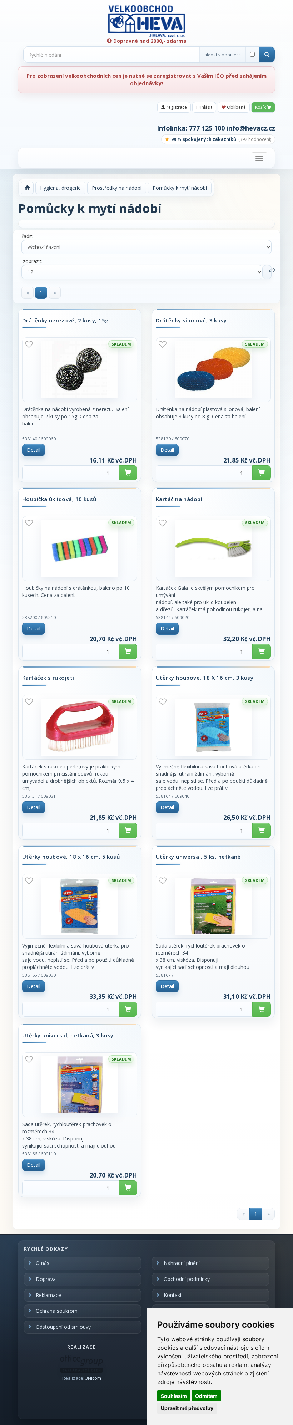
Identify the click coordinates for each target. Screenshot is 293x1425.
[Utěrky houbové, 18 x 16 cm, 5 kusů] (79, 906)
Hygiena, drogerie (60, 187)
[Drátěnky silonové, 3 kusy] (213, 369)
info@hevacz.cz (251, 128)
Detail (33, 449)
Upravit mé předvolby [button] (187, 1408)
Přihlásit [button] (204, 107)
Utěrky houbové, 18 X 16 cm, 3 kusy (204, 678)
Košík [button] (261, 107)
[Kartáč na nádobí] (213, 548)
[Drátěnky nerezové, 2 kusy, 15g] (79, 369)
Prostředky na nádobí (116, 187)
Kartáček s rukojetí (48, 678)
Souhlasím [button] (174, 1396)
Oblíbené (236, 107)
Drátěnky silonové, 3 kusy (191, 320)
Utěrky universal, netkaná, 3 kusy (68, 1035)
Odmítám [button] (206, 1396)
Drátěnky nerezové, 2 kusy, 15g (65, 320)
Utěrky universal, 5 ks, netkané (198, 857)
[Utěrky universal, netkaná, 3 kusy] (79, 1084)
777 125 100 (207, 128)
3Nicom (93, 1378)
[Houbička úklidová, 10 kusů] (79, 548)
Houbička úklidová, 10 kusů (59, 499)
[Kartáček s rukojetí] (79, 727)
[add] (128, 472)
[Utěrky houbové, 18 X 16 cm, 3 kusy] (213, 727)
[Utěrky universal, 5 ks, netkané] (213, 906)
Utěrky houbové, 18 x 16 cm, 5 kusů (71, 857)
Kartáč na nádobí (179, 499)
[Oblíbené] (29, 344)
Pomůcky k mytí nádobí (180, 187)
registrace (176, 107)
